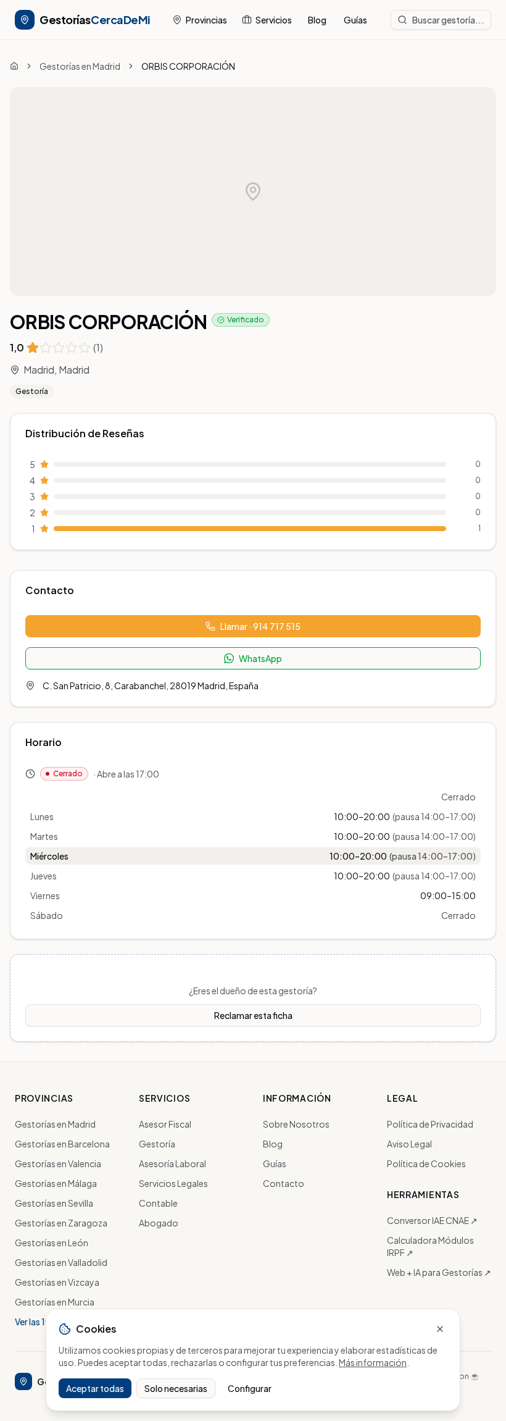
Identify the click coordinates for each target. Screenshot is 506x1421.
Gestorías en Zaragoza (61, 1222)
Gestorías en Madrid (79, 66)
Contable (158, 1203)
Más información (373, 1362)
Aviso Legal (409, 1143)
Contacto (283, 1183)
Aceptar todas (95, 1388)
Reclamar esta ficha (253, 1015)
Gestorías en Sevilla (54, 1203)
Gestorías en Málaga (56, 1183)
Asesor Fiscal (165, 1124)
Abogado (158, 1222)
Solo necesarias (175, 1388)
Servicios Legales (173, 1183)
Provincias (206, 19)
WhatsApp (260, 658)
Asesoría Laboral (172, 1163)
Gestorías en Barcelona (62, 1143)
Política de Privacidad (430, 1124)
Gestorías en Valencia (58, 1163)
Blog (317, 19)
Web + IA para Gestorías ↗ (439, 1272)
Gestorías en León (51, 1242)
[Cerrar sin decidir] (440, 1329)
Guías (355, 19)
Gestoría (31, 391)
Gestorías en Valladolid (61, 1262)
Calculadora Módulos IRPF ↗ (430, 1246)
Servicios (273, 19)
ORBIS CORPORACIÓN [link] (188, 66)
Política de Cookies (426, 1163)
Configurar (250, 1388)
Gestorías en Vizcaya (57, 1282)
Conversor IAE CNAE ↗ (432, 1220)
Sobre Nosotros (296, 1124)
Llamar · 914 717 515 (260, 626)
